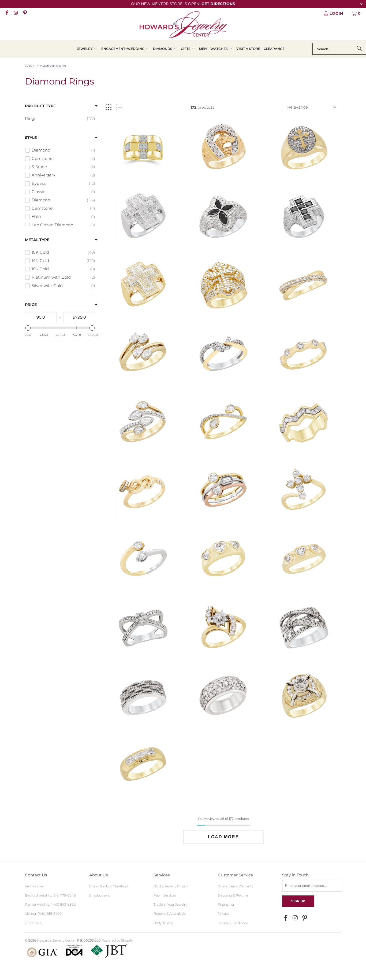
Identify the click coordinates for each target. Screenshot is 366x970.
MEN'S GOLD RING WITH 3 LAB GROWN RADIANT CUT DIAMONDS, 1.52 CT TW (143, 763)
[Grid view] (108, 107)
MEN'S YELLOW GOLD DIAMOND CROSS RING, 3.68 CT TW (223, 284)
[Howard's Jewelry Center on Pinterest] (24, 13)
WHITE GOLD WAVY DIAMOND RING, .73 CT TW (143, 695)
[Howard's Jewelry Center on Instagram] (15, 13)
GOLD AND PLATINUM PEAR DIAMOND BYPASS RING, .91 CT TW (143, 421)
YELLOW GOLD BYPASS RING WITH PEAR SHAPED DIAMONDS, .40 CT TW (223, 421)
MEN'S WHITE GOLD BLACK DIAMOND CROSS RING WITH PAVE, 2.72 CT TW (303, 216)
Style (31, 137)
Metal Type (37, 239)
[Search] (359, 49)
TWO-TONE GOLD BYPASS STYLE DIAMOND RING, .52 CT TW (143, 558)
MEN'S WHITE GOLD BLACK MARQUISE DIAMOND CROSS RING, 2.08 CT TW (223, 216)
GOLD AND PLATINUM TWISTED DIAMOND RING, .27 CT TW (223, 353)
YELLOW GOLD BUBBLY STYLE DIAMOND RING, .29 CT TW (303, 353)
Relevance (297, 107)
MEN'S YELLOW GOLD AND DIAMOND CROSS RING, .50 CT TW (303, 148)
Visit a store (34, 886)
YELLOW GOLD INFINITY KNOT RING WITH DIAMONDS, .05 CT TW (143, 490)
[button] (87, 49)
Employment (99, 895)
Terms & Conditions (233, 923)
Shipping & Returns (233, 895)
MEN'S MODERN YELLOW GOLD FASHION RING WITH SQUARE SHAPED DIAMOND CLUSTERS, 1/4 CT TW (143, 148)
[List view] (119, 107)
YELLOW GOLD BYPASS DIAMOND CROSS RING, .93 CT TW (303, 490)
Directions (33, 923)
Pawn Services (165, 895)
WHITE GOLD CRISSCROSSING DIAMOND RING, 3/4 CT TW (303, 626)
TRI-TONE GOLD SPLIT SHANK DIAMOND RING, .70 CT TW (223, 490)
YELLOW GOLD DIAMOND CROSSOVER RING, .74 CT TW (303, 284)
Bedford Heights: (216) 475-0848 (50, 895)
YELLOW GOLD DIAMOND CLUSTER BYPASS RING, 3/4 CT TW (223, 626)
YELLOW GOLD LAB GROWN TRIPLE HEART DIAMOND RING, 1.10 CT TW (303, 558)
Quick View (223, 171)
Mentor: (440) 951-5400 (43, 914)
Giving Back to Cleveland (108, 886)
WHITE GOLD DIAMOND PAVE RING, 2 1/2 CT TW (223, 695)
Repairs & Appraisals (170, 914)
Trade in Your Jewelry (170, 904)
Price (31, 304)
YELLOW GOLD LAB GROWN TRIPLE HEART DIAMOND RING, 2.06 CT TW (223, 558)
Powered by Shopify (117, 940)
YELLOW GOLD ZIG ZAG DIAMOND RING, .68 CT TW (303, 421)
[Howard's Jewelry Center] (183, 25)
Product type (40, 106)
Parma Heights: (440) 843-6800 (50, 904)
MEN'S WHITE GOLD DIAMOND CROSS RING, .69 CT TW (143, 216)
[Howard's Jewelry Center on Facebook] (6, 13)
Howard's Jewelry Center (56, 940)
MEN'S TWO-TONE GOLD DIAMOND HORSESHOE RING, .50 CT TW (223, 148)
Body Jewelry (164, 923)
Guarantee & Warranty (235, 886)
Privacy (223, 914)
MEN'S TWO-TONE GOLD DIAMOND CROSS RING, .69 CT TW (143, 284)
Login (336, 13)
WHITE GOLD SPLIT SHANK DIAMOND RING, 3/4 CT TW (143, 626)
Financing (226, 904)
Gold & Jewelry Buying (171, 886)
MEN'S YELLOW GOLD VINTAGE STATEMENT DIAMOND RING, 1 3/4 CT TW (303, 695)
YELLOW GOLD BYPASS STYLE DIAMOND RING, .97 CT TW (143, 353)
